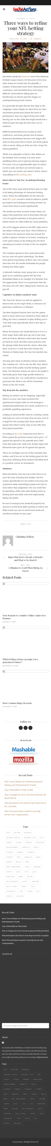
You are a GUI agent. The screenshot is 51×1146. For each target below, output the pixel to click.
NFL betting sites (24, 174)
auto (8, 832)
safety (25, 881)
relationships (12, 881)
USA (38, 891)
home (27, 862)
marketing (10, 876)
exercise (26, 847)
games (38, 857)
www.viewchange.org (21, 1004)
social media (11, 886)
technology (10, 891)
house (27, 867)
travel (30, 891)
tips (21, 891)
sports (24, 886)
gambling (28, 857)
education (40, 842)
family (36, 847)
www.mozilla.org (21, 973)
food (18, 857)
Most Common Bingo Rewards (17, 703)
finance (20, 852)
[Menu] (4, 9)
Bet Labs (18, 433)
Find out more (42, 1057)
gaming (9, 862)
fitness (9, 857)
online (30, 876)
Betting (17, 832)
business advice (13, 837)
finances (31, 852)
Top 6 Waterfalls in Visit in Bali (19, 790)
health (18, 862)
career (9, 842)
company (28, 842)
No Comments (36, 39)
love (34, 872)
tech (33, 886)
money (21, 876)
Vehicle (9, 896)
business (26, 76)
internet (37, 867)
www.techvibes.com (21, 994)
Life (26, 872)
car (41, 837)
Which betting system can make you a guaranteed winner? (20, 661)
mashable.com (21, 963)
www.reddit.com (21, 983)
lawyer (9, 872)
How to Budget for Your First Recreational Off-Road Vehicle (25, 931)
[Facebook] (21, 728)
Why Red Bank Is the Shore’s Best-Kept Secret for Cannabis (25, 935)
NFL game (11, 199)
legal (18, 872)
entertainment (12, 847)
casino (18, 842)
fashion (9, 852)
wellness (20, 896)
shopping (35, 881)
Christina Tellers (18, 39)
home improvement (13, 867)
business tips (30, 837)
